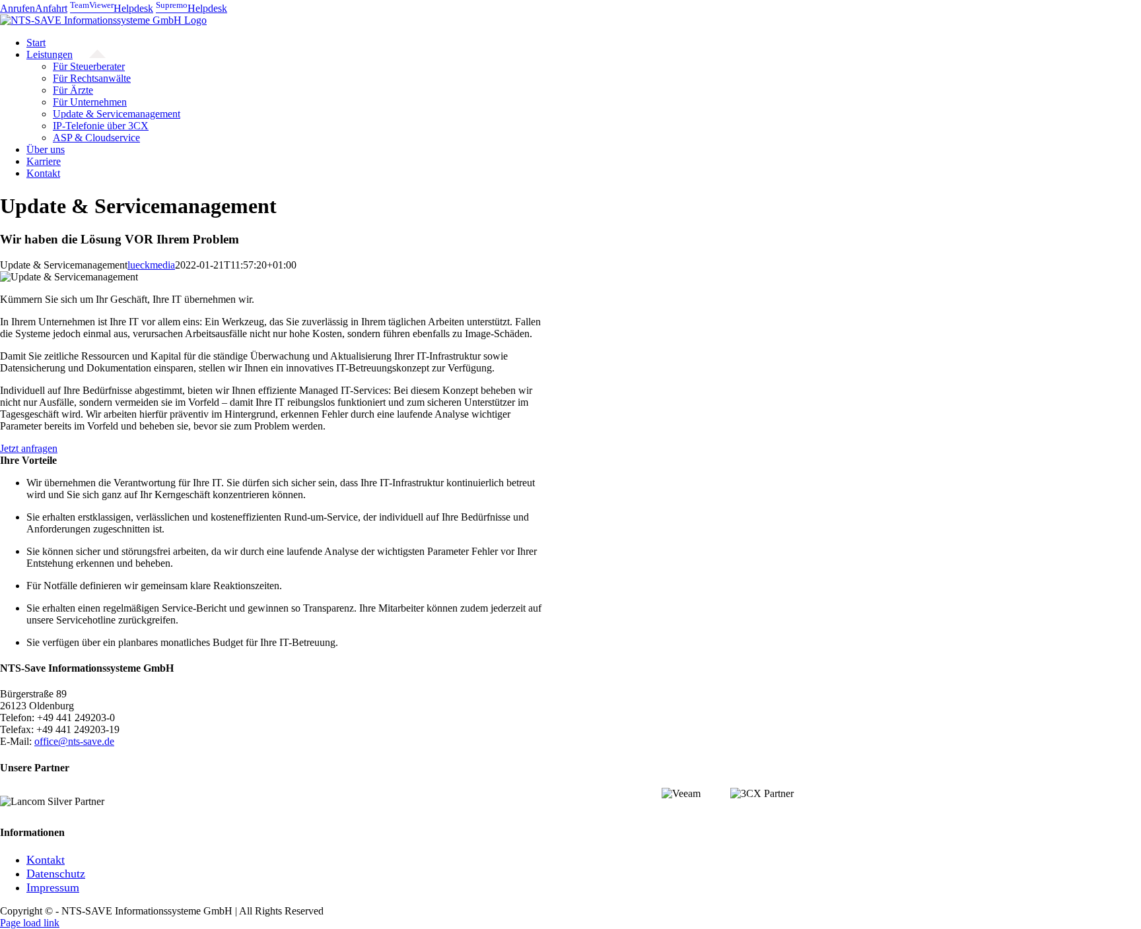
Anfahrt (51, 8)
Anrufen (17, 8)
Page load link (29, 922)
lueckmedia (151, 265)
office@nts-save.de (74, 741)
